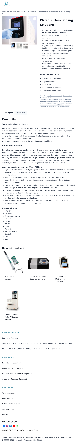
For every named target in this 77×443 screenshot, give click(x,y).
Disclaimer (6, 415)
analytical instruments (65, 99)
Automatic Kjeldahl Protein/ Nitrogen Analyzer (12, 317)
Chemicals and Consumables (13, 368)
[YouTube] (13, 425)
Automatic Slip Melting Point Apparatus (60, 279)
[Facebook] (3, 425)
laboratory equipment (46, 103)
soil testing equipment (63, 106)
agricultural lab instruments (51, 99)
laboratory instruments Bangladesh (62, 103)
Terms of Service (8, 393)
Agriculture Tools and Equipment (14, 379)
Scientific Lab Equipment (11, 363)
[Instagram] (7, 425)
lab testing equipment (65, 101)
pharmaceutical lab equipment (48, 105)
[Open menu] (73, 3)
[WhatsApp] (17, 425)
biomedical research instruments (49, 101)
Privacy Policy (7, 398)
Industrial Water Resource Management (17, 374)
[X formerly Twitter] (10, 425)
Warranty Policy (8, 409)
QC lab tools (60, 105)
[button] (34, 18)
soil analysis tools (51, 106)
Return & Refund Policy (11, 404)
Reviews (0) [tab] (21, 113)
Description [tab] (9, 113)
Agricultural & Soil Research (54, 96)
